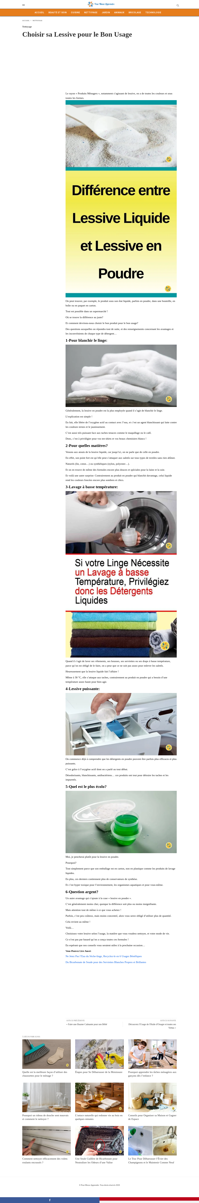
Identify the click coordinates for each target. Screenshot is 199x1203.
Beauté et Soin (58, 12)
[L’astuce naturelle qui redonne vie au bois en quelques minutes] (99, 1097)
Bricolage (135, 12)
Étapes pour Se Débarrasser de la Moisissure (98, 1072)
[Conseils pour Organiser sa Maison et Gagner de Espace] (152, 1097)
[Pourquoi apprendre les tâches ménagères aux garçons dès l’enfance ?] (152, 1054)
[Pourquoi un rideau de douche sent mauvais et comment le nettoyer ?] (46, 1097)
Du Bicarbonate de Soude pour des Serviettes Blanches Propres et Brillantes (106, 962)
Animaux (119, 12)
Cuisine (75, 12)
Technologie (153, 12)
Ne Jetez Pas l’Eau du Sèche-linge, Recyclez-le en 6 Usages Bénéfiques (104, 956)
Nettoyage (90, 12)
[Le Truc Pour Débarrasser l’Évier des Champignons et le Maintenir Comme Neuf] (152, 1140)
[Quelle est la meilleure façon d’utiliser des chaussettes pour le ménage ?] (46, 1054)
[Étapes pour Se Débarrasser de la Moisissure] (99, 1054)
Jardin (106, 12)
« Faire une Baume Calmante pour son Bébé (86, 1024)
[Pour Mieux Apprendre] (101, 4)
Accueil (39, 12)
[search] (177, 5)
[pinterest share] (149, 1199)
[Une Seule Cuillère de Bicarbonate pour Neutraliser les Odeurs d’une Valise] (99, 1140)
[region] (99, 62)
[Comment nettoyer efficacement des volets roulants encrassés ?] (46, 1140)
